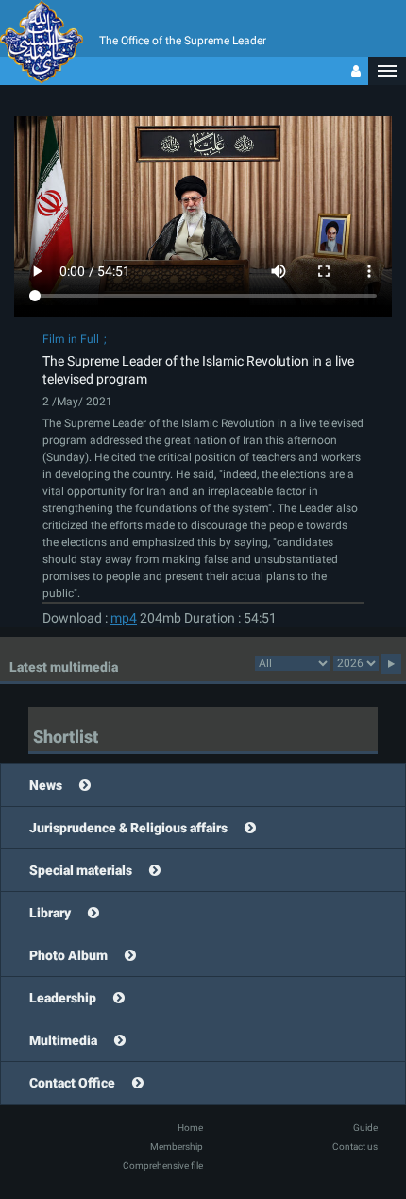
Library (50, 912)
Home (190, 1127)
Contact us (355, 1146)
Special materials (80, 870)
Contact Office (72, 1082)
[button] (387, 71)
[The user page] (356, 71)
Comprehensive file (163, 1165)
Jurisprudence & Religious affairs (128, 827)
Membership (176, 1146)
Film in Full (70, 339)
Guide (365, 1127)
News (45, 785)
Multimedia (63, 1040)
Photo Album (68, 955)
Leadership (62, 997)
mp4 (123, 617)
